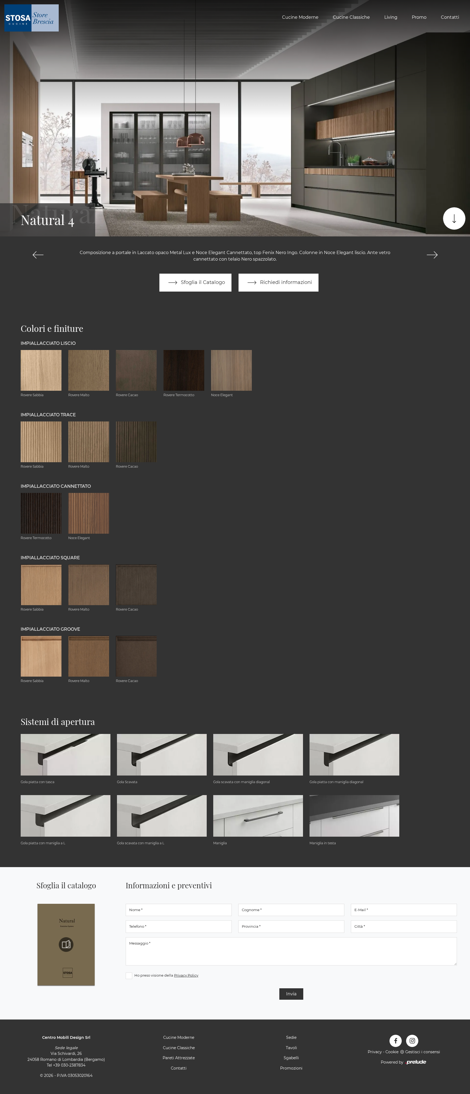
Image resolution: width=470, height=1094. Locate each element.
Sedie (291, 1037)
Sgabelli (291, 1057)
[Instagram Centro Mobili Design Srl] (412, 1041)
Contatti (450, 17)
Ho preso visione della (166, 975)
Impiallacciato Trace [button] (48, 414)
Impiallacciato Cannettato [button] (56, 486)
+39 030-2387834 (69, 1065)
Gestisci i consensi (422, 1051)
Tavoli (291, 1047)
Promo (419, 17)
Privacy (375, 1051)
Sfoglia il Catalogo (202, 282)
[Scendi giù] (454, 218)
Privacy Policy (186, 975)
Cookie (391, 1051)
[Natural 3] (38, 254)
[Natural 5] (432, 254)
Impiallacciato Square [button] (50, 557)
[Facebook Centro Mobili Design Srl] (395, 1041)
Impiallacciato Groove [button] (50, 629)
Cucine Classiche (351, 17)
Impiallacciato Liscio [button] (48, 343)
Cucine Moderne (300, 17)
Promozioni (291, 1068)
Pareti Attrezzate (179, 1057)
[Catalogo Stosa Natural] (66, 944)
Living (390, 17)
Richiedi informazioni (285, 282)
